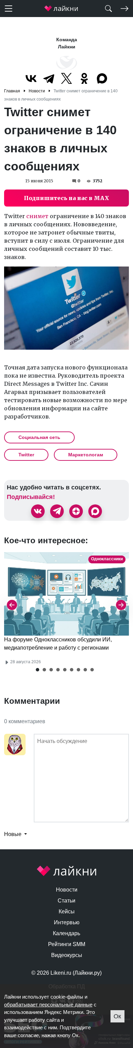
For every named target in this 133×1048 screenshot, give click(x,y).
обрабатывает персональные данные (48, 1004)
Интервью (66, 922)
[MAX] (102, 78)
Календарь (66, 933)
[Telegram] (49, 78)
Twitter (26, 454)
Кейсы (67, 911)
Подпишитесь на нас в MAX (66, 198)
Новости (66, 890)
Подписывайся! (31, 496)
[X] (66, 78)
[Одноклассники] (84, 78)
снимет (37, 216)
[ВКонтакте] (31, 78)
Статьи (66, 900)
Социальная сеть (39, 437)
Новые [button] (13, 834)
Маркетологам (85, 454)
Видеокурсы (66, 955)
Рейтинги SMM (66, 944)
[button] (37, 669)
